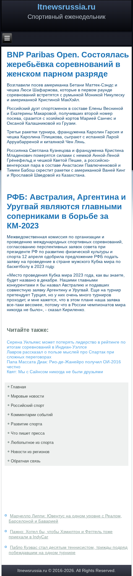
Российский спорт (27, 405)
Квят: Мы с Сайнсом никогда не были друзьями (55, 371)
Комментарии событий (32, 414)
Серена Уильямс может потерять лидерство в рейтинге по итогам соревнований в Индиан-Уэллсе (66, 344)
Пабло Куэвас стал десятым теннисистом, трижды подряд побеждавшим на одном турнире (68, 550)
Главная (18, 387)
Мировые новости (27, 396)
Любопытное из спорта (32, 442)
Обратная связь (26, 461)
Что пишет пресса (28, 433)
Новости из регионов (30, 451)
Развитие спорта (26, 424)
